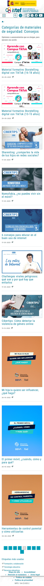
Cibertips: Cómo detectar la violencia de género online (18, 322)
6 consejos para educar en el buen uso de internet (19, 236)
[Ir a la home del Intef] (22, 10)
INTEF (3, 21)
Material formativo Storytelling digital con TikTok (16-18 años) (21, 71)
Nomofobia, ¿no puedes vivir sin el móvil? (21, 195)
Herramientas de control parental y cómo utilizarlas (22, 530)
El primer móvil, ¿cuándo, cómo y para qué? (21, 461)
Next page (22, 552)
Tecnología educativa (12, 567)
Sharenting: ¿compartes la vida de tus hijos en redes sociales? (20, 154)
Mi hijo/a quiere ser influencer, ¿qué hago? (20, 391)
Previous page (6, 548)
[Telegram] (28, 15)
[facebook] (36, 15)
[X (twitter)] (32, 15)
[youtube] (41, 15)
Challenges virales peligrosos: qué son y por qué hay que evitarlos (20, 279)
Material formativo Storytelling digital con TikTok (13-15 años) (21, 112)
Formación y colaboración (14, 564)
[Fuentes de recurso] (20, 15)
